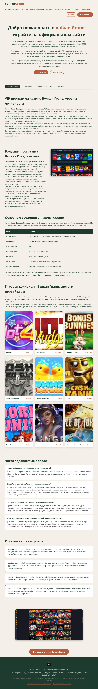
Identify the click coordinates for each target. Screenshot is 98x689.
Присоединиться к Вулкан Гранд (49, 652)
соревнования (86, 9)
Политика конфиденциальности (39, 684)
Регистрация (57, 72)
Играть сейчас (41, 72)
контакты (25, 9)
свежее (67, 9)
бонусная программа (12, 9)
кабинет (71, 14)
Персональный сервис (45, 86)
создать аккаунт (85, 14)
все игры (49, 9)
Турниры (61, 86)
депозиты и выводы (37, 9)
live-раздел (75, 9)
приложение (58, 9)
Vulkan (14, 3)
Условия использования (62, 684)
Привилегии (27, 86)
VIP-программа (12, 86)
